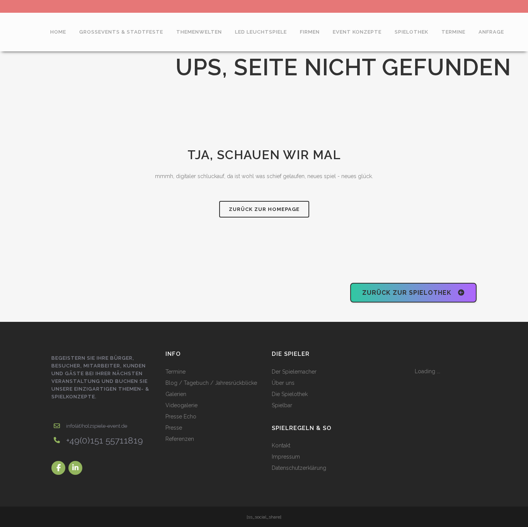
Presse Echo (180, 416)
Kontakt (281, 445)
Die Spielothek (290, 394)
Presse (173, 428)
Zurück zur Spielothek (406, 292)
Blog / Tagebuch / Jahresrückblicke (211, 383)
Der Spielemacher (294, 372)
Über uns (283, 383)
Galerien (175, 394)
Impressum (286, 457)
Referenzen (179, 439)
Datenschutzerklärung (299, 468)
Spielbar (282, 405)
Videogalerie (181, 405)
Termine (175, 372)
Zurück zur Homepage (264, 209)
